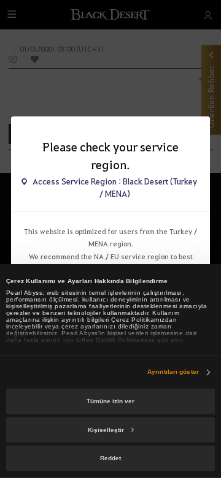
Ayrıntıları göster (173, 371)
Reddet (110, 458)
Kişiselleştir (106, 430)
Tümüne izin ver (110, 401)
